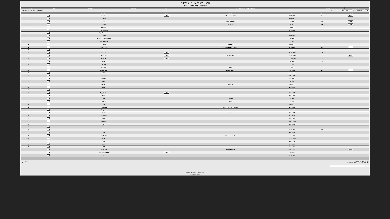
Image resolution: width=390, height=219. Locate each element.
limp (104, 104)
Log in (357, 8)
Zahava (104, 130)
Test (104, 50)
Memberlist (133, 8)
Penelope (104, 53)
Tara (104, 141)
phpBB (192, 172)
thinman (103, 78)
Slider (104, 144)
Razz (103, 96)
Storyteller (104, 107)
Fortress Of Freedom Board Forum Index (32, 10)
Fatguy (104, 44)
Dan (104, 132)
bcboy (104, 90)
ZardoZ (104, 24)
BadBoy (103, 84)
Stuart (104, 127)
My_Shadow (103, 93)
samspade (104, 67)
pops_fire (104, 58)
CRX (103, 147)
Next (368, 162)
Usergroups (90, 8)
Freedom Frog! (104, 41)
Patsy (104, 81)
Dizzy (103, 61)
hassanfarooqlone (104, 152)
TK (104, 155)
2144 (364, 162)
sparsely (198, 174)
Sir (104, 124)
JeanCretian (103, 70)
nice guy (103, 27)
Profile (165, 8)
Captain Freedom (104, 33)
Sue (104, 21)
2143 (361, 162)
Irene (103, 87)
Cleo (103, 118)
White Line (104, 121)
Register (328, 8)
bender (104, 35)
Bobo (103, 138)
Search (54, 8)
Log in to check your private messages (245, 8)
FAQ (30, 8)
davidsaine (104, 149)
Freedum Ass (104, 30)
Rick (103, 73)
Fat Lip (104, 101)
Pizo (104, 98)
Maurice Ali (104, 47)
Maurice (103, 16)
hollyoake (104, 55)
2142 (358, 162)
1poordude (104, 135)
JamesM (103, 64)
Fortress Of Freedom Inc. (104, 38)
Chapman (104, 110)
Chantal (104, 18)
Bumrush (104, 115)
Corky (104, 113)
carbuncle (104, 76)
